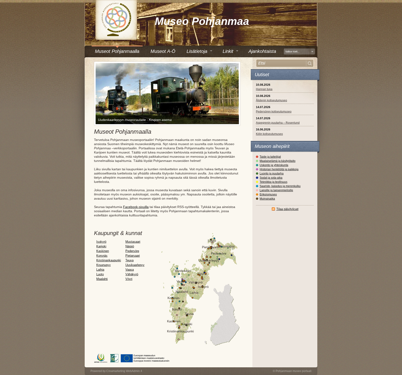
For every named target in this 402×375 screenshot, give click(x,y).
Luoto (100, 274)
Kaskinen (102, 251)
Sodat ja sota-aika (271, 177)
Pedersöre (132, 251)
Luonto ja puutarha (272, 173)
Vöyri (128, 279)
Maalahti (102, 279)
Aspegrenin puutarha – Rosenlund (278, 122)
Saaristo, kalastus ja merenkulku (280, 186)
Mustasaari (132, 241)
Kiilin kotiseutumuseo (269, 134)
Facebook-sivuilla (136, 207)
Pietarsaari (132, 255)
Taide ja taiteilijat (270, 156)
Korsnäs (101, 255)
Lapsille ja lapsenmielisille (276, 190)
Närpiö (129, 246)
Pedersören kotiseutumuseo (273, 111)
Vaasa (129, 269)
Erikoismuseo (268, 194)
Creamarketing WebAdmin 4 (124, 371)
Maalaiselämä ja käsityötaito (277, 161)
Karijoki (101, 246)
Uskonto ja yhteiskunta (274, 165)
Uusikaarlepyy (134, 265)
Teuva (129, 260)
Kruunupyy (103, 265)
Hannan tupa (264, 89)
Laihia (100, 269)
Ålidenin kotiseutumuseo (271, 100)
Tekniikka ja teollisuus (273, 182)
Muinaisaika (267, 198)
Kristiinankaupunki (108, 260)
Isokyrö (101, 241)
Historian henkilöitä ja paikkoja (279, 169)
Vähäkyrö (131, 274)
